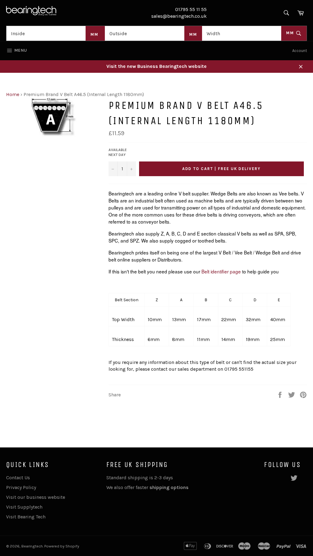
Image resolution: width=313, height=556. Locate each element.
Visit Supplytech (24, 507)
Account (299, 50)
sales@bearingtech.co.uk (179, 16)
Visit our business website (35, 497)
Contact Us (18, 477)
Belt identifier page (221, 271)
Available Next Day (118, 152)
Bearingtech (32, 546)
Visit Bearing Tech (26, 517)
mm (291, 33)
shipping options (169, 487)
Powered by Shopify (61, 546)
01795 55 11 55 (191, 9)
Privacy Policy (21, 487)
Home (12, 94)
